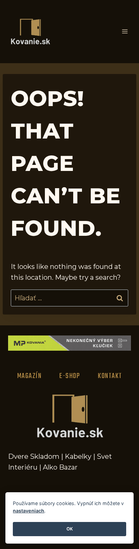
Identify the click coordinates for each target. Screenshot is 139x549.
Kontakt (110, 376)
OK (69, 528)
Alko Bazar (60, 467)
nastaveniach (28, 511)
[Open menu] (124, 31)
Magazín (29, 376)
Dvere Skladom (33, 456)
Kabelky (78, 456)
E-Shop (69, 376)
